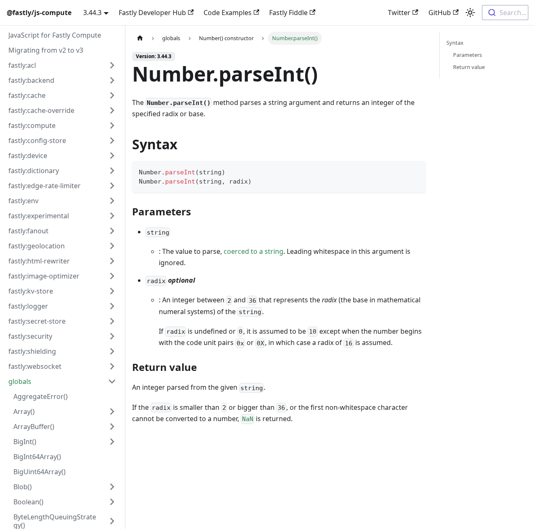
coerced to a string (253, 251)
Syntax (455, 42)
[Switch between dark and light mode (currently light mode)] (470, 12)
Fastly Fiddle (288, 12)
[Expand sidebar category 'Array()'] (112, 411)
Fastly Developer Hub (152, 12)
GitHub (439, 12)
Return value (469, 67)
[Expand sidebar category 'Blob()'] (112, 486)
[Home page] (140, 38)
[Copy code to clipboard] (416, 171)
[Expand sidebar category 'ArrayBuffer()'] (112, 426)
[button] (62, 65)
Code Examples (228, 12)
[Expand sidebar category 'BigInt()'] (112, 441)
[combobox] (505, 12)
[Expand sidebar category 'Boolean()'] (112, 502)
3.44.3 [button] (92, 12)
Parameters (467, 55)
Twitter (399, 12)
